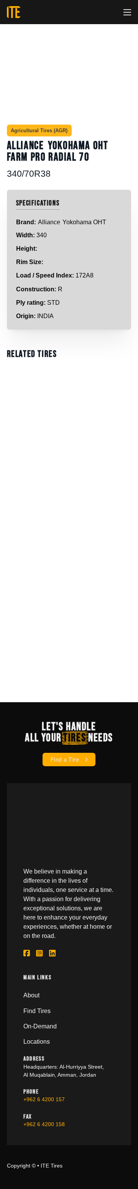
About (31, 995)
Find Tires (37, 1010)
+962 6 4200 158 (44, 1124)
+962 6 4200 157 (44, 1099)
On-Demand (40, 1026)
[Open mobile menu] (127, 12)
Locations (36, 1041)
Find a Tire (65, 759)
